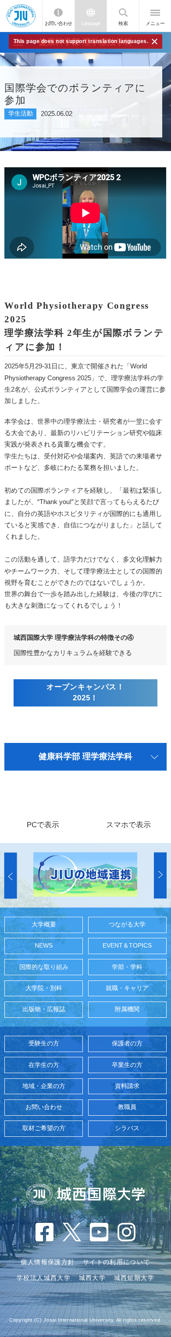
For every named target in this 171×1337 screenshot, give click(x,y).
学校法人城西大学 (44, 1278)
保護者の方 (127, 1043)
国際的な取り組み (43, 967)
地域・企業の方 (43, 1086)
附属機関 (127, 1009)
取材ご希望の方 (43, 1128)
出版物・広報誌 (43, 1009)
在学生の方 (43, 1065)
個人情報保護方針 (48, 1262)
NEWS (44, 945)
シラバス (127, 1128)
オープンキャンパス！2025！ (85, 692)
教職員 (127, 1107)
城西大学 (92, 1278)
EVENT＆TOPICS (127, 945)
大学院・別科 (43, 988)
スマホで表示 (128, 825)
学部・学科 (127, 967)
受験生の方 (43, 1043)
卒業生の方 (127, 1065)
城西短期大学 (134, 1278)
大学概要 (44, 924)
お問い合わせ (58, 23)
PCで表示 (43, 825)
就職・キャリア (127, 988)
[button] (10, 875)
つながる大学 (127, 924)
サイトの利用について (116, 1262)
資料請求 (127, 1086)
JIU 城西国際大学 (21, 15)
